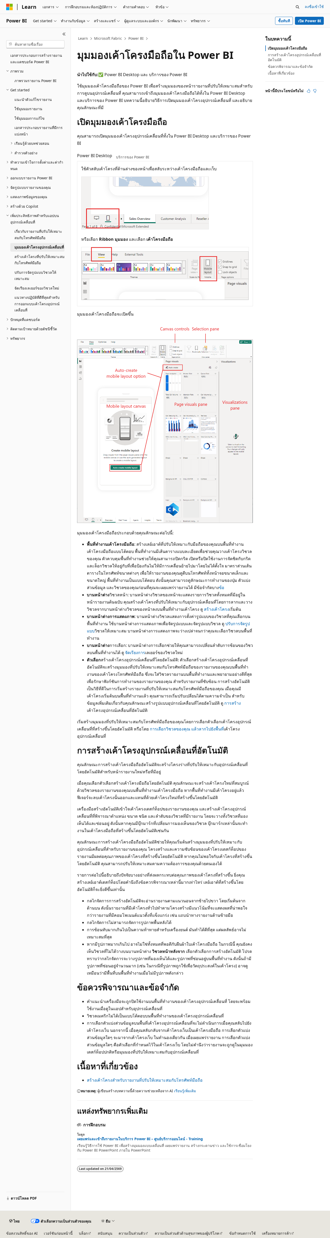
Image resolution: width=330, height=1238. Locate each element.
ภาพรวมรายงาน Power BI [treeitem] (35, 80)
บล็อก (83, 1233)
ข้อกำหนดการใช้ (242, 1233)
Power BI (136, 38)
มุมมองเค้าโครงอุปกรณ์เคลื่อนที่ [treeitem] (39, 247)
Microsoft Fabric (108, 38)
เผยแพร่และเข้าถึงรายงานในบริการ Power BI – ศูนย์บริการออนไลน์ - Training (140, 1139)
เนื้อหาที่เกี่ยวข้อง (281, 73)
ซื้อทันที (284, 20)
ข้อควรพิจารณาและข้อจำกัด (290, 66)
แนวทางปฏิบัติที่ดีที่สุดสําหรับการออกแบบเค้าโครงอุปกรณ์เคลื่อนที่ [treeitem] (37, 303)
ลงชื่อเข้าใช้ (314, 6)
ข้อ (221, 587)
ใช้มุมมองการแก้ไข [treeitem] (29, 118)
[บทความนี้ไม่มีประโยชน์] (315, 91)
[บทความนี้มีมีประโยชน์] (309, 91)
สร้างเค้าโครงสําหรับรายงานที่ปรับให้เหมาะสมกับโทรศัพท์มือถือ (145, 1080)
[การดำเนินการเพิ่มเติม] (248, 39)
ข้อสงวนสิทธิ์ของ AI (22, 1233)
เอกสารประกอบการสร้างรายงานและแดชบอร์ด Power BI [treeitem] (36, 58)
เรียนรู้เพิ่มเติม (185, 1090)
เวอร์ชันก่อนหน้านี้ (58, 1233)
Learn (83, 38)
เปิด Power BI (309, 20)
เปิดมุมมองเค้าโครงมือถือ (287, 48)
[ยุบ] (64, 34)
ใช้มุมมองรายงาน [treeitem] (28, 108)
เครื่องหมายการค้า (276, 1233)
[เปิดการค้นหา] (297, 7)
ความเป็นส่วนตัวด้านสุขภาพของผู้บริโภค (187, 1233)
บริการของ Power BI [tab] (132, 157)
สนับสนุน (105, 1233)
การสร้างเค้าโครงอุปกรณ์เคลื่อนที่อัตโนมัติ (294, 57)
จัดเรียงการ (135, 652)
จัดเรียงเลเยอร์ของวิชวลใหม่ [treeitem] (36, 288)
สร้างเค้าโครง (216, 609)
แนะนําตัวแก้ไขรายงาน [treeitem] (33, 99)
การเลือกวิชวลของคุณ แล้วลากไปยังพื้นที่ (187, 729)
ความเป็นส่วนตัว (132, 1233)
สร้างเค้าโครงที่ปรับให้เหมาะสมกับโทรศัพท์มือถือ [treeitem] (39, 260)
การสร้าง (232, 703)
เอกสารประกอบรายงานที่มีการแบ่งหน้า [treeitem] (38, 130)
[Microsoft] (9, 7)
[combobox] (35, 44)
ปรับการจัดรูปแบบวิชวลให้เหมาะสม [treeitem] (35, 275)
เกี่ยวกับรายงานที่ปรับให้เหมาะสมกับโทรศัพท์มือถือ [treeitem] (38, 234)
